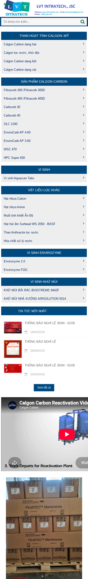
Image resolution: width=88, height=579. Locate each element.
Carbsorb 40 (12, 115)
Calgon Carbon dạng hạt (20, 44)
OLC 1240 (10, 124)
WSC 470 (10, 149)
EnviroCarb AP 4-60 (17, 132)
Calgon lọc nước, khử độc (22, 52)
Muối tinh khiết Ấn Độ (18, 215)
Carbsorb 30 (12, 107)
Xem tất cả (44, 387)
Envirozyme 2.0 (14, 261)
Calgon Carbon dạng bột (20, 61)
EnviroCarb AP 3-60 (17, 141)
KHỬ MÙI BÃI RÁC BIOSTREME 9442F (31, 290)
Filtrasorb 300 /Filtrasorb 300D (24, 90)
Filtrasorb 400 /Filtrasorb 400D (24, 98)
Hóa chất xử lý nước (18, 241)
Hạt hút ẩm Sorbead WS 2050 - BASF (29, 224)
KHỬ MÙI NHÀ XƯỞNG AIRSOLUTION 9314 (35, 298)
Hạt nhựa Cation (15, 198)
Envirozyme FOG (15, 270)
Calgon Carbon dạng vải (20, 69)
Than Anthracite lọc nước (21, 232)
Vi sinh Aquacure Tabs (19, 178)
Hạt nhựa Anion (14, 207)
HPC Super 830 (14, 157)
